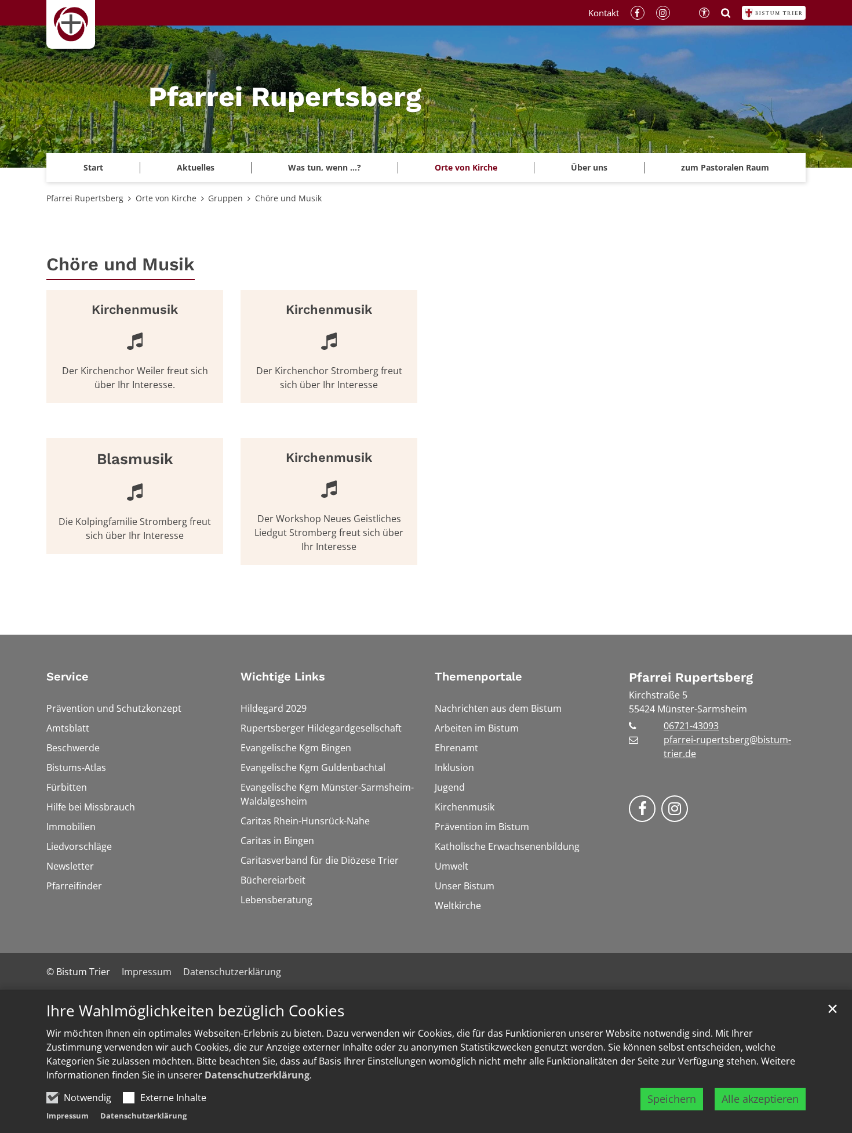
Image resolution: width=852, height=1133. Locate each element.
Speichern (671, 1099)
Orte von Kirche (166, 198)
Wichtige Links (283, 676)
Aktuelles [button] (195, 167)
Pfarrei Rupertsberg (84, 198)
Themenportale (478, 676)
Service (67, 676)
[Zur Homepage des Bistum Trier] (774, 13)
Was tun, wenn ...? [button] (324, 167)
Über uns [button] (589, 167)
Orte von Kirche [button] (466, 167)
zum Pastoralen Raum (725, 167)
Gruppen (225, 198)
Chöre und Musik (288, 198)
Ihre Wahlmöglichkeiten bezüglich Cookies (195, 1010)
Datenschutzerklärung (257, 1075)
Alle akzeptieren (760, 1099)
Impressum (67, 1115)
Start (93, 167)
